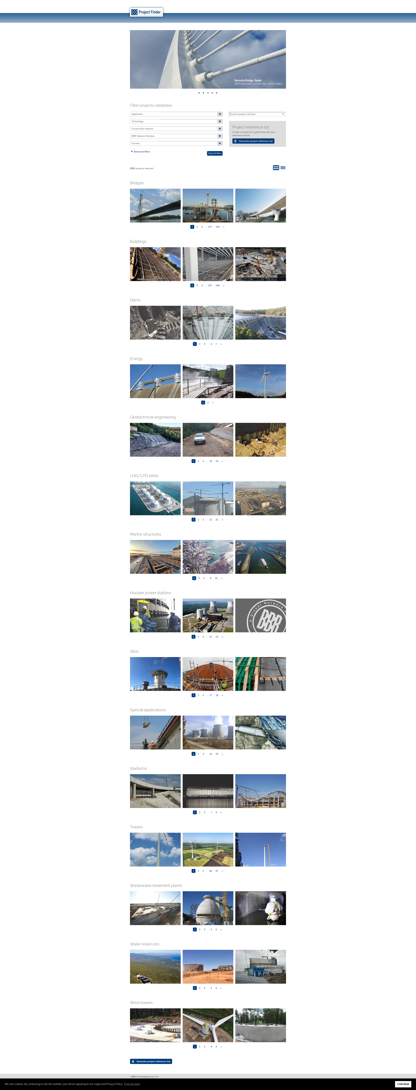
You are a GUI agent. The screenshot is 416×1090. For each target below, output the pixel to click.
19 (217, 461)
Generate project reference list (256, 141)
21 (210, 519)
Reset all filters (214, 153)
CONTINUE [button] (403, 1084)
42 (210, 754)
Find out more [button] (132, 1084)
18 (210, 461)
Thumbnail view (276, 167)
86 (210, 871)
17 (210, 695)
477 (210, 227)
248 (218, 285)
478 (218, 227)
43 (217, 754)
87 (217, 871)
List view (283, 167)
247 (210, 285)
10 (216, 578)
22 (217, 519)
